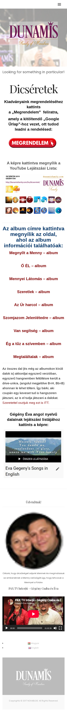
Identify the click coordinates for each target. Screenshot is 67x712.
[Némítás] (55, 628)
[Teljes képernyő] (60, 628)
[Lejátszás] (6, 628)
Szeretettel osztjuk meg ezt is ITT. (25, 402)
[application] (33, 613)
